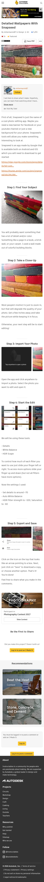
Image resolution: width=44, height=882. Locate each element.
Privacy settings (27, 870)
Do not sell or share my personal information (22, 873)
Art (28, 32)
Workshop (7, 795)
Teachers (6, 815)
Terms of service (29, 866)
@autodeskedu (12, 857)
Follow (17, 92)
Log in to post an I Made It (22, 650)
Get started (7, 830)
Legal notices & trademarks (15, 877)
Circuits (6, 791)
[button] (2, 3)
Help (4, 834)
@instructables (12, 852)
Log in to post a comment (22, 753)
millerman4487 (10, 32)
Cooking (6, 805)
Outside (6, 812)
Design (21, 32)
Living (5, 809)
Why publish (8, 827)
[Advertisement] (22, 13)
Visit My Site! (12, 108)
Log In (22, 743)
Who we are (7, 840)
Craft (4, 802)
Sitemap (6, 837)
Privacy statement (11, 870)
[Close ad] (41, 10)
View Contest (22, 619)
